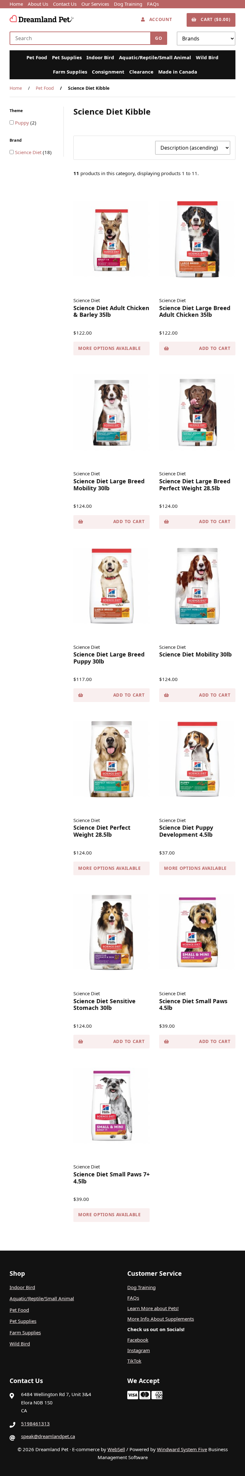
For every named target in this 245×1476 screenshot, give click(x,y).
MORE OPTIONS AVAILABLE (109, 348)
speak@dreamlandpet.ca (48, 1436)
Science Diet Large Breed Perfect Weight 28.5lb (194, 484)
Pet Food (36, 57)
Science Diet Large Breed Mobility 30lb (109, 484)
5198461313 (35, 1423)
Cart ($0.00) (214, 19)
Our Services (95, 4)
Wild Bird (207, 57)
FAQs (153, 4)
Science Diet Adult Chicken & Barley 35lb (111, 311)
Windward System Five (182, 1449)
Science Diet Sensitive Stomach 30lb (104, 1004)
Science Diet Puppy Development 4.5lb (186, 831)
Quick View (114, 283)
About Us (38, 4)
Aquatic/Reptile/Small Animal (155, 57)
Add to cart (214, 348)
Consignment (108, 71)
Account (159, 19)
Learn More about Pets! (153, 1308)
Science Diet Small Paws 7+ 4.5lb (111, 1177)
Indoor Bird (100, 57)
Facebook (137, 1340)
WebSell (116, 1449)
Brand (16, 140)
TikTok (134, 1361)
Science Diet (29, 152)
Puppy (22, 122)
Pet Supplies (67, 57)
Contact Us (65, 4)
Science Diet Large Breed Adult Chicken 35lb (194, 311)
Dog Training (128, 4)
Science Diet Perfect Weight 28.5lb (101, 831)
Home (16, 4)
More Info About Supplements (160, 1319)
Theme (17, 110)
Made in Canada (177, 71)
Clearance (141, 71)
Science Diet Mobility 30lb (195, 654)
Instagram (138, 1350)
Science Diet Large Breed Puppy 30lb (109, 657)
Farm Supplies (70, 71)
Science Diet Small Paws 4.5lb (193, 1004)
